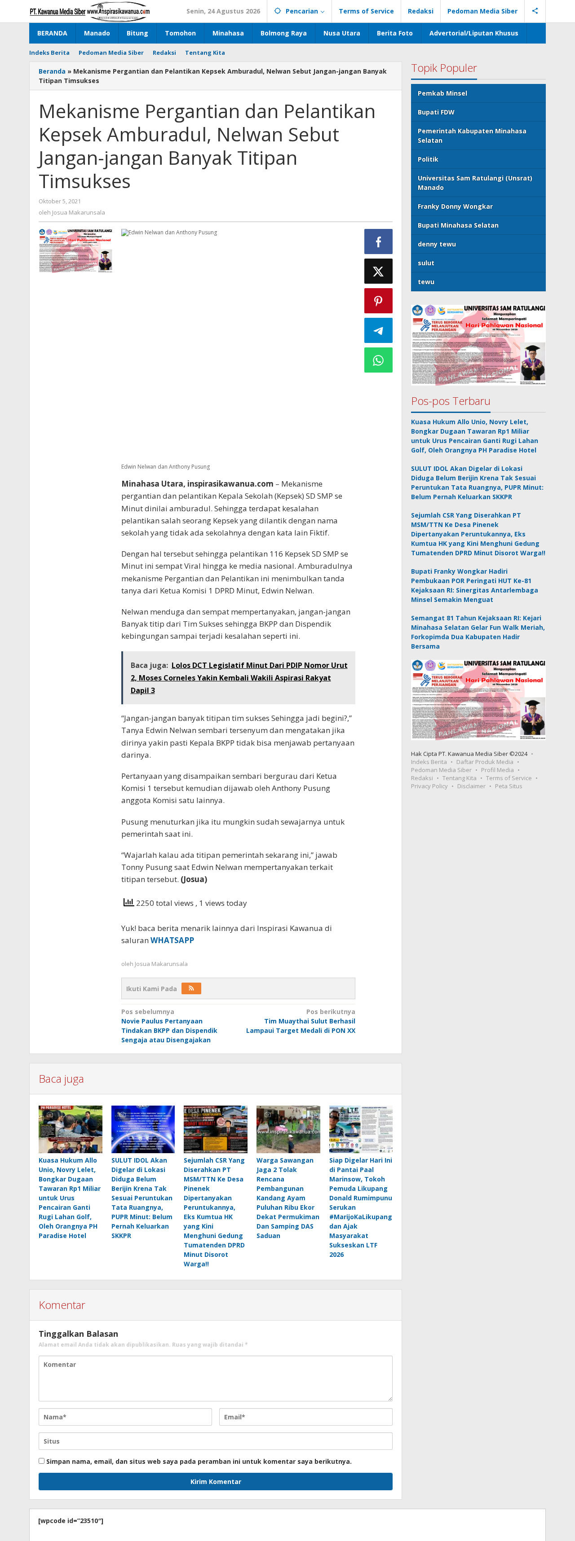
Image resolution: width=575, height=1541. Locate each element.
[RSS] (191, 988)
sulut (426, 263)
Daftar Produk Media (484, 761)
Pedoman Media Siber (441, 769)
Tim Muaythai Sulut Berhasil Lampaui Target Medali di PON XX (300, 1021)
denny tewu (437, 244)
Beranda (52, 71)
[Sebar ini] (378, 241)
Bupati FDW (436, 112)
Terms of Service (509, 777)
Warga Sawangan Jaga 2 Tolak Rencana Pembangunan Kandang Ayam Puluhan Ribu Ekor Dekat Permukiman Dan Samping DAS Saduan (288, 1198)
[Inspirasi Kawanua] (89, 11)
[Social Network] (535, 11)
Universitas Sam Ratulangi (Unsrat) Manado (475, 183)
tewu (426, 281)
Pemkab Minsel (442, 93)
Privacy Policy (429, 785)
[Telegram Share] (378, 330)
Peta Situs (508, 785)
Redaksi (422, 777)
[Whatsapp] (378, 360)
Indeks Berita (429, 761)
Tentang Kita (459, 777)
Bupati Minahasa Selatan (458, 225)
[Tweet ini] (378, 271)
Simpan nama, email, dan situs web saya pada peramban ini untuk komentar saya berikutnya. (199, 1461)
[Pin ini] (378, 300)
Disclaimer (471, 785)
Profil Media (497, 769)
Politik (428, 159)
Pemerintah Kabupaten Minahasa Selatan (472, 136)
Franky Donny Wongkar (455, 206)
